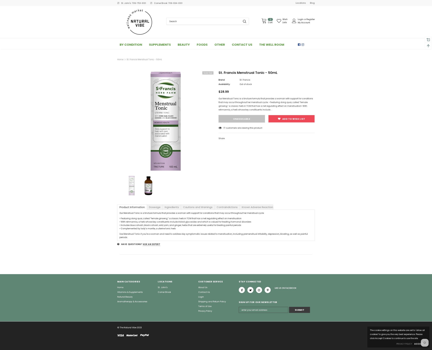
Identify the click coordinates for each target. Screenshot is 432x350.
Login (301, 19)
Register (310, 19)
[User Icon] (294, 21)
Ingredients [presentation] (172, 207)
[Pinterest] (268, 290)
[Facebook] (300, 44)
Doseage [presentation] (154, 207)
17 (224, 127)
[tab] (132, 207)
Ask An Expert (151, 244)
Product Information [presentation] (132, 207)
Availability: (224, 84)
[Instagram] (303, 44)
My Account (304, 22)
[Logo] (139, 22)
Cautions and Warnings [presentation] (197, 207)
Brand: (222, 79)
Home (120, 59)
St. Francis (245, 79)
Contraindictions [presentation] (227, 207)
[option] (165, 121)
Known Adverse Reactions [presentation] (257, 207)
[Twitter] (250, 290)
